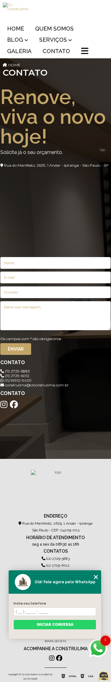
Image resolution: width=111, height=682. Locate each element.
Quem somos (54, 28)
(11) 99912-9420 (17, 380)
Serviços (53, 39)
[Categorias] (85, 51)
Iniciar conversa (55, 624)
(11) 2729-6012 (16, 375)
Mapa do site (55, 641)
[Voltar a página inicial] (55, 11)
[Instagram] (3, 405)
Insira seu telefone (30, 603)
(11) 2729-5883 (17, 371)
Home (15, 28)
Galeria (19, 51)
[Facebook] (14, 405)
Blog (15, 39)
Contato (56, 51)
